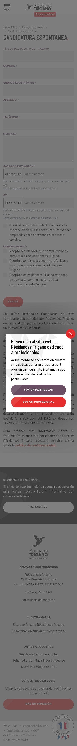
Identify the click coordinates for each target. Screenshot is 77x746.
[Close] (70, 334)
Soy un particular (38, 390)
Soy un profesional (38, 402)
